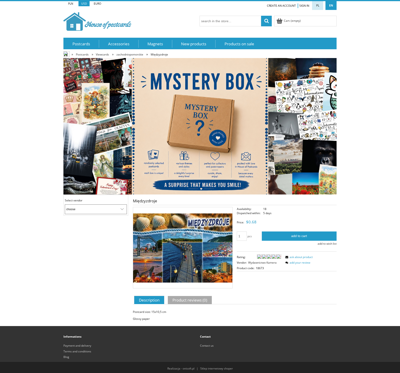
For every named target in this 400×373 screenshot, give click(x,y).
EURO (97, 4)
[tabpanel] (235, 315)
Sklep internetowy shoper (216, 368)
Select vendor (73, 200)
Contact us (207, 346)
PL (317, 5)
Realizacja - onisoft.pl (180, 368)
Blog (66, 357)
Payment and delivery (77, 346)
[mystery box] (200, 126)
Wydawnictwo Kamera (262, 263)
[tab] (150, 300)
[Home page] (97, 21)
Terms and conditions (77, 351)
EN (331, 5)
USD (84, 4)
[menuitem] (81, 44)
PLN (70, 4)
